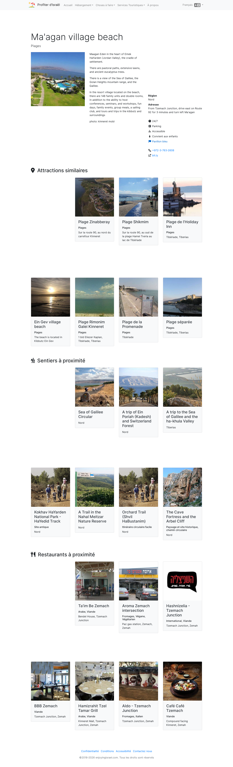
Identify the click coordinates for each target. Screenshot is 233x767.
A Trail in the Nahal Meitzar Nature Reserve (92, 517)
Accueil (68, 5)
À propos (153, 5)
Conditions (107, 751)
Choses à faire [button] (104, 5)
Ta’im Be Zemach (93, 606)
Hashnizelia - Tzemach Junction (178, 610)
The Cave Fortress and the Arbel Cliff (181, 517)
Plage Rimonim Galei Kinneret (91, 324)
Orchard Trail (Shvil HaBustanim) (134, 517)
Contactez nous (142, 751)
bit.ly (155, 155)
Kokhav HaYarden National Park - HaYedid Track (50, 517)
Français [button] (188, 4)
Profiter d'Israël (48, 5)
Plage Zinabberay (94, 222)
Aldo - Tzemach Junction (136, 708)
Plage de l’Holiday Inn (182, 224)
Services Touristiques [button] (130, 5)
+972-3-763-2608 (163, 150)
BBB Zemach (45, 706)
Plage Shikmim (135, 222)
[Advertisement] (116, 22)
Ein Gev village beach (47, 324)
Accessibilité (123, 751)
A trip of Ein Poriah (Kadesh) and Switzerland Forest (136, 419)
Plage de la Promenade (132, 324)
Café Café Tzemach (175, 708)
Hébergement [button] (83, 5)
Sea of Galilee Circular (90, 414)
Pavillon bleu (159, 141)
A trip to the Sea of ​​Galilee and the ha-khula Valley (182, 417)
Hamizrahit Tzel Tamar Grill (92, 708)
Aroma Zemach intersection (136, 608)
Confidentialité (90, 751)
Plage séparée (179, 322)
